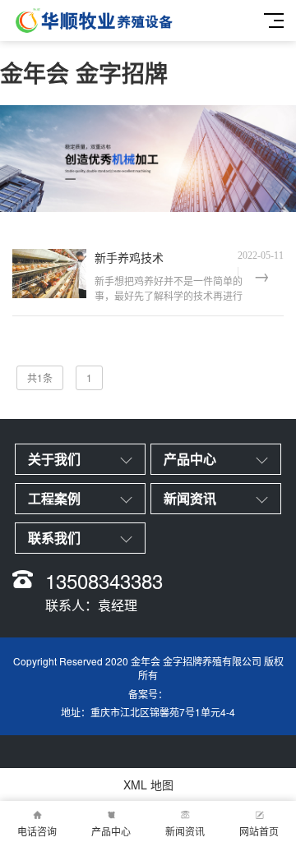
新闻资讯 (185, 831)
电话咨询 (37, 831)
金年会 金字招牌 (84, 73)
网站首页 (259, 831)
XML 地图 (148, 784)
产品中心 (111, 831)
